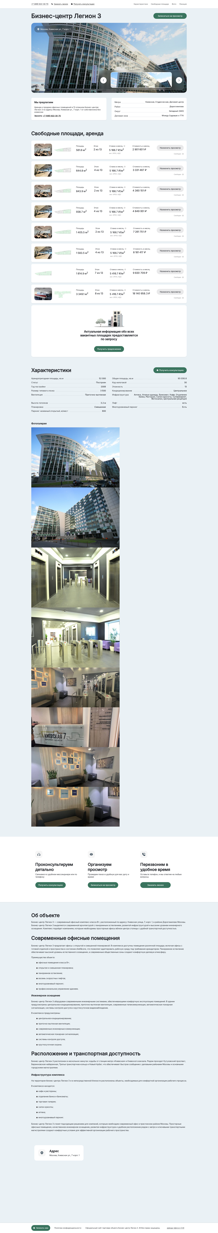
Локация (183, 4)
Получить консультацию (171, 370)
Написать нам (42, 1228)
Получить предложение (109, 349)
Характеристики (141, 4)
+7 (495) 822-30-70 (39, 4)
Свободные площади (160, 4)
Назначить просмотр (170, 148)
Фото (174, 4)
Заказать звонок (155, 885)
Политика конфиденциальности (67, 1228)
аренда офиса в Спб (175, 1228)
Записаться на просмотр (170, 16)
